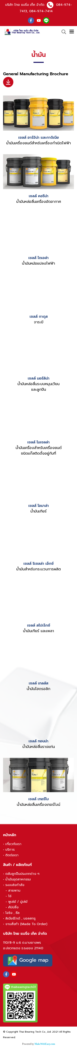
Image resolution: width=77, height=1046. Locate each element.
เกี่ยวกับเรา (13, 844)
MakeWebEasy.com (44, 1043)
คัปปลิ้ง (13, 907)
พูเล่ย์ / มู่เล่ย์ (18, 901)
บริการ (10, 849)
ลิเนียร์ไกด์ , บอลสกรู (20, 918)
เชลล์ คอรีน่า (38, 196)
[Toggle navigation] (71, 31)
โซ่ (9, 896)
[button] (62, 32)
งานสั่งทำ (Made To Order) (26, 924)
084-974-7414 (41, 11)
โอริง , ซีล (12, 912)
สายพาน (14, 890)
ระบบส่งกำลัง (14, 884)
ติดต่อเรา (11, 855)
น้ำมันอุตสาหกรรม (18, 879)
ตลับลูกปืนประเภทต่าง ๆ (22, 873)
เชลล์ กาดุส (39, 316)
